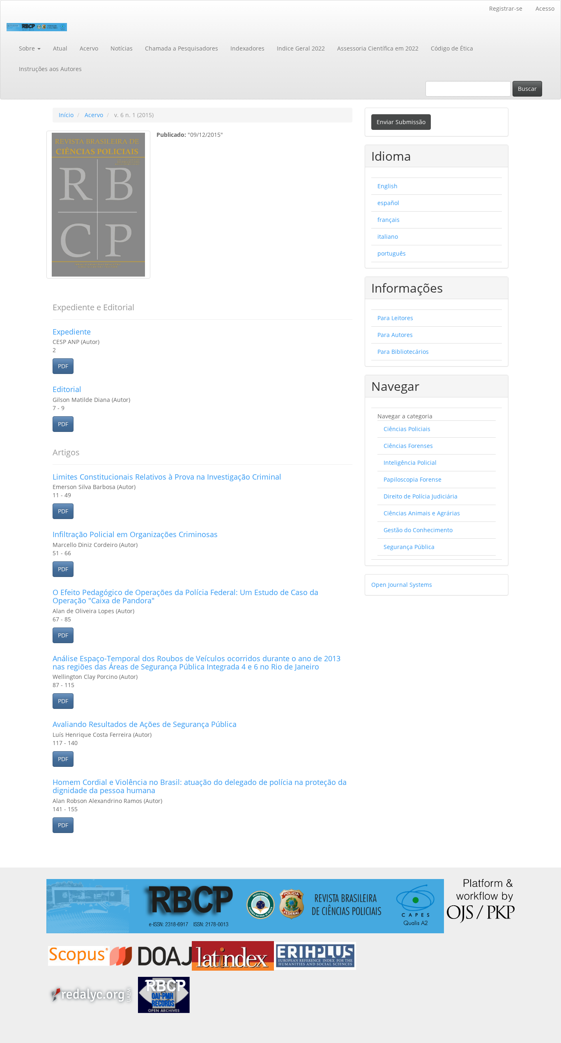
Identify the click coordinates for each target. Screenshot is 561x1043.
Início (66, 115)
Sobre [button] (28, 48)
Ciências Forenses (408, 446)
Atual (60, 48)
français (388, 220)
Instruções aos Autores (50, 69)
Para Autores (395, 335)
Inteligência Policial (410, 462)
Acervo (89, 48)
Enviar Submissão (401, 122)
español (388, 203)
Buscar (527, 88)
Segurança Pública (409, 547)
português (391, 253)
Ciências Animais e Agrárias (422, 513)
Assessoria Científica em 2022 (377, 48)
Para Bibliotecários (403, 351)
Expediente (72, 332)
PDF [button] (63, 366)
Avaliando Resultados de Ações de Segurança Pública (145, 724)
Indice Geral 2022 (301, 48)
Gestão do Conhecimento (418, 530)
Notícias (121, 48)
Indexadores (247, 48)
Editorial (67, 389)
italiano (387, 236)
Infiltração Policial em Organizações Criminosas (135, 534)
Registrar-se (505, 8)
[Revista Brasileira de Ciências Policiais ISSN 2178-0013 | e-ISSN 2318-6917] (245, 905)
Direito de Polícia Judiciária (421, 496)
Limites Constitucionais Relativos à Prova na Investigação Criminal (167, 477)
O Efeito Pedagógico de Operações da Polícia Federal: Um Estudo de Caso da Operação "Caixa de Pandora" (185, 596)
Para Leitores (395, 318)
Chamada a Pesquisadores (181, 48)
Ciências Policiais (407, 429)
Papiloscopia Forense (412, 479)
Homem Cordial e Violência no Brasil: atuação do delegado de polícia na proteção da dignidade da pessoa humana (200, 786)
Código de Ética (452, 48)
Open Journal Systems (401, 584)
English (387, 186)
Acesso (545, 8)
